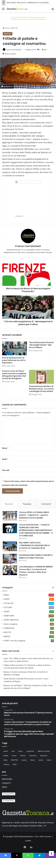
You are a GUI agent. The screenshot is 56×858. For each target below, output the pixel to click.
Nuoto (32, 760)
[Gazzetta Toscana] (28, 18)
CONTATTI (6, 783)
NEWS (6, 595)
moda (5, 760)
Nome (5, 448)
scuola (40, 760)
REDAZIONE (7, 779)
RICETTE (14, 28)
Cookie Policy (9, 801)
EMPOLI (7, 636)
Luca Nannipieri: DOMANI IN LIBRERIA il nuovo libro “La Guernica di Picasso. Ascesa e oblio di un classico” (36, 570)
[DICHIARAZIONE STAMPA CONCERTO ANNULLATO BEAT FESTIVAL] (10, 559)
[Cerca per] (52, 10)
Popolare (27, 504)
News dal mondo (11, 651)
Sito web (5, 470)
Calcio (20, 751)
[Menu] (3, 10)
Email (5, 459)
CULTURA (8, 607)
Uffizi (15, 764)
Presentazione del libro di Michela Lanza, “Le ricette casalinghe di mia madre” (41, 389)
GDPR (4, 787)
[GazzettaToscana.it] (17, 9)
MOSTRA (14, 760)
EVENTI (7, 599)
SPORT (7, 612)
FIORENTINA (9, 628)
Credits (28, 841)
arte (13, 751)
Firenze (23, 756)
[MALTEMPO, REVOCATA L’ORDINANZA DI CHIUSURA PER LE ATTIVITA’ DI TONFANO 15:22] (10, 546)
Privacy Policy (9, 794)
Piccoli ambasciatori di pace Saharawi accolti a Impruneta (14, 360)
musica (24, 760)
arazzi (5, 751)
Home (7, 28)
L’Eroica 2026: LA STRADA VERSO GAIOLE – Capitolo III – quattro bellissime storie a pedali (34, 515)
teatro (49, 760)
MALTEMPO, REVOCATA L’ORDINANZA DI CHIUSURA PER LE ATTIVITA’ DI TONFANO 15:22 (34, 545)
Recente (9, 504)
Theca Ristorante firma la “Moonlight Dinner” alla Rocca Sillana (41, 345)
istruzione (43, 756)
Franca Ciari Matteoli (13, 50)
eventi (14, 756)
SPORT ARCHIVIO (11, 620)
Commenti (46, 504)
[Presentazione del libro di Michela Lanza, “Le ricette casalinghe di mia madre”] (41, 377)
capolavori (30, 751)
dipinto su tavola (44, 751)
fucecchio (32, 756)
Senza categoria (10, 624)
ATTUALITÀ (8, 603)
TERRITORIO (9, 616)
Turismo (6, 764)
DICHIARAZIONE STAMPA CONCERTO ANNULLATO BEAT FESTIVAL (36, 556)
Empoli (5, 756)
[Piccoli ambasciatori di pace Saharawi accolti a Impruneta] (14, 348)
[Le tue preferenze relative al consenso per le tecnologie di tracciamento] (51, 853)
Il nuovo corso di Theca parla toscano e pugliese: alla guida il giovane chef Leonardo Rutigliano (14, 375)
